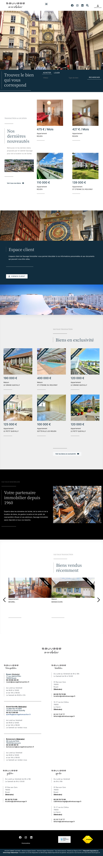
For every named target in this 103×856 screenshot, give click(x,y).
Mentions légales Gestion (29, 850)
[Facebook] (72, 5)
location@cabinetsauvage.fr (64, 696)
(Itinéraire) (58, 689)
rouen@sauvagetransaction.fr (17, 682)
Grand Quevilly (16, 707)
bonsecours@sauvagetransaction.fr (20, 747)
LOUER (57, 73)
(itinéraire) (16, 674)
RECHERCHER (94, 77)
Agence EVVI (78, 850)
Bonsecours (15, 739)
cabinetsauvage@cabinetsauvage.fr (67, 801)
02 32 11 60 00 (12, 712)
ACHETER (47, 73)
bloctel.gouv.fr (96, 852)
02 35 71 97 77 (59, 714)
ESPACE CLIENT (98, 7)
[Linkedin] (82, 5)
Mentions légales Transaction (45, 850)
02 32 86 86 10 (12, 745)
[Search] (87, 5)
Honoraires (26, 843)
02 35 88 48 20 (12, 680)
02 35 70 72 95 (60, 799)
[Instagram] (77, 5)
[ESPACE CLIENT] (98, 6)
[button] (46, 4)
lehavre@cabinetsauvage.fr (64, 716)
